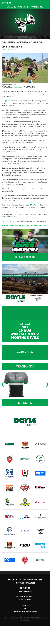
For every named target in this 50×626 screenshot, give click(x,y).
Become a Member (25, 596)
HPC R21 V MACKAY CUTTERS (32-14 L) (25, 7)
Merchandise (25, 591)
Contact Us (25, 599)
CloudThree (25, 620)
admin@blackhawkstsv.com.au (25, 611)
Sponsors (25, 588)
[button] (6, 3)
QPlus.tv (7, 101)
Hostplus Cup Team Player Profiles (25, 579)
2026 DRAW (25, 351)
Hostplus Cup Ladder (25, 583)
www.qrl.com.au (17, 87)
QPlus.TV (33, 205)
